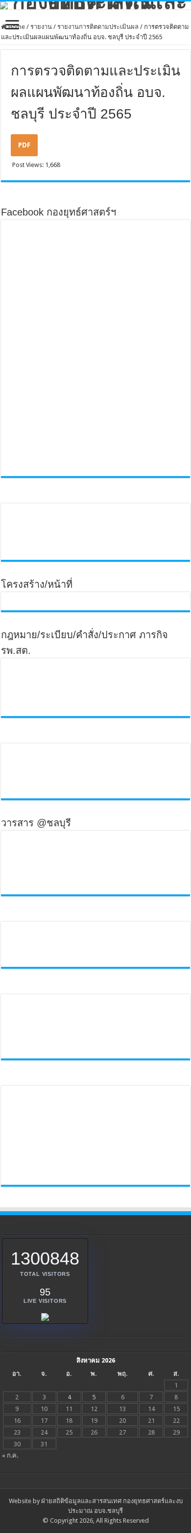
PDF (24, 145)
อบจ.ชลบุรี (108, 1510)
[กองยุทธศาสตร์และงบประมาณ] (95, 5)
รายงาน (41, 26)
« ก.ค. (10, 1455)
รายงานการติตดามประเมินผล (98, 26)
